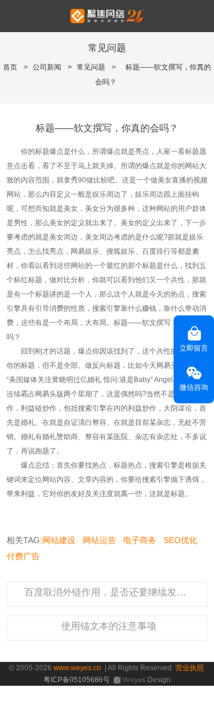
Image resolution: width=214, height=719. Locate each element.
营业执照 (189, 668)
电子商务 (139, 540)
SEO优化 (180, 540)
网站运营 (99, 540)
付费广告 (23, 556)
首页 (10, 67)
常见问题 (91, 67)
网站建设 (58, 540)
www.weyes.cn (77, 668)
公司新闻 (47, 67)
